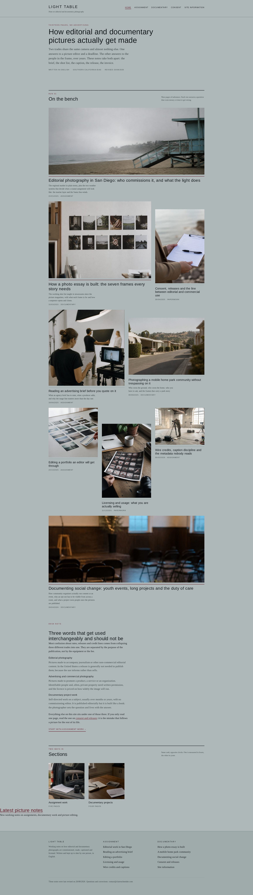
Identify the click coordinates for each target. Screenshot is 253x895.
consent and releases (86, 718)
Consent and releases (168, 862)
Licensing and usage (113, 862)
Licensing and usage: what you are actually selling (125, 504)
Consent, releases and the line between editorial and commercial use (177, 292)
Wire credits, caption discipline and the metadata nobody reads (178, 451)
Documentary (159, 7)
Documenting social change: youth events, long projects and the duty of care (121, 588)
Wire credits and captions (116, 867)
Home (128, 7)
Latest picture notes (21, 810)
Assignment (141, 7)
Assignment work (58, 802)
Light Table (66, 9)
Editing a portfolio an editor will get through (71, 464)
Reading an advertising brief (118, 851)
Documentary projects (101, 802)
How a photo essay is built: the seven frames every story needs (97, 286)
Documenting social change (172, 857)
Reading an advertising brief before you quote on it (82, 391)
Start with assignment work (66, 729)
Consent (176, 7)
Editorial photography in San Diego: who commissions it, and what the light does (124, 180)
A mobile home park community (174, 851)
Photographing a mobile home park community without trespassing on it (165, 381)
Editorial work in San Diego (117, 847)
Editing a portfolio (112, 857)
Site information (194, 7)
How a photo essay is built (171, 847)
